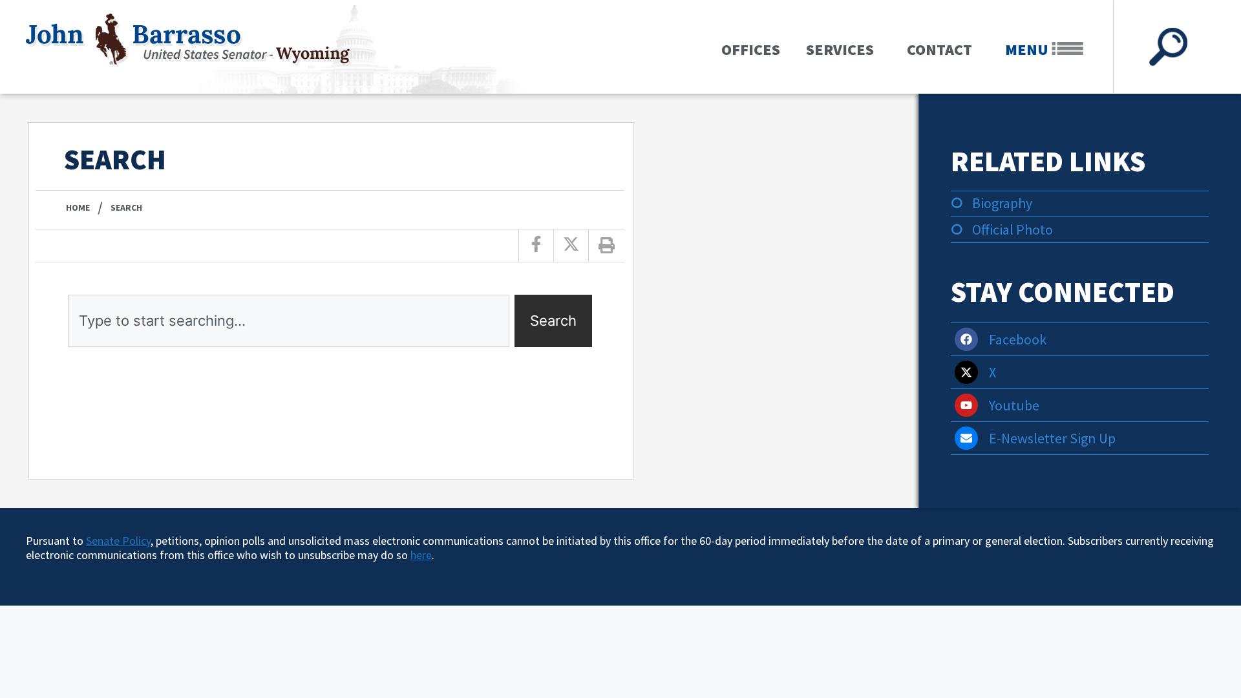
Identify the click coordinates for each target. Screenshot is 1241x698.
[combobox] (288, 321)
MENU (1028, 49)
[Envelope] (966, 438)
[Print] (607, 245)
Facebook (1017, 339)
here (421, 554)
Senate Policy (118, 540)
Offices (750, 49)
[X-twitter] (966, 372)
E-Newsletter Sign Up (1052, 438)
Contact (939, 49)
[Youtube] (966, 405)
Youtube (1014, 405)
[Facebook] (966, 339)
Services (840, 49)
